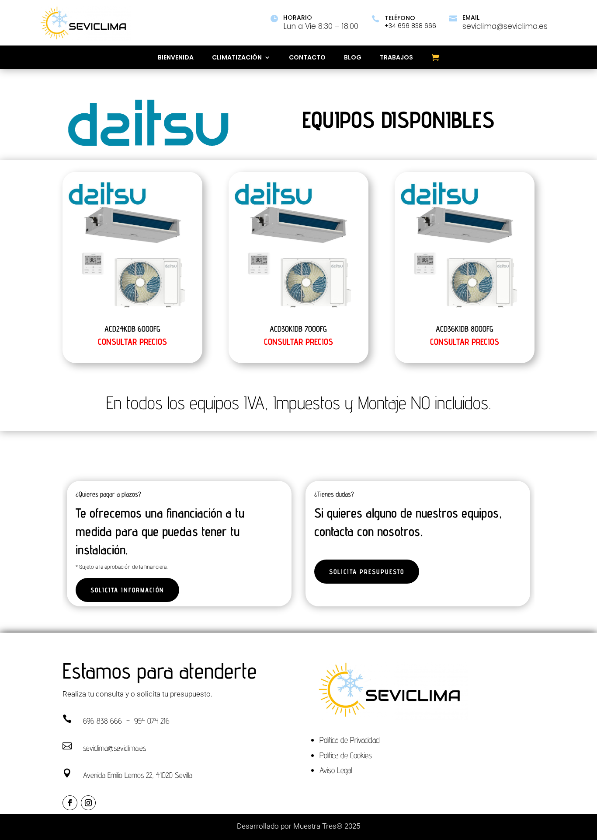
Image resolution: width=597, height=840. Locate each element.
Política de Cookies (345, 755)
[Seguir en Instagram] (88, 802)
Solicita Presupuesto (366, 571)
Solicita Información (127, 590)
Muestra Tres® (318, 826)
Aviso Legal (335, 770)
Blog (352, 58)
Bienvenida (176, 58)
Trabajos (396, 58)
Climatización (237, 58)
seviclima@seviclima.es (114, 747)
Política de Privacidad (349, 740)
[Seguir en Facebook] (69, 802)
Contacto (307, 58)
